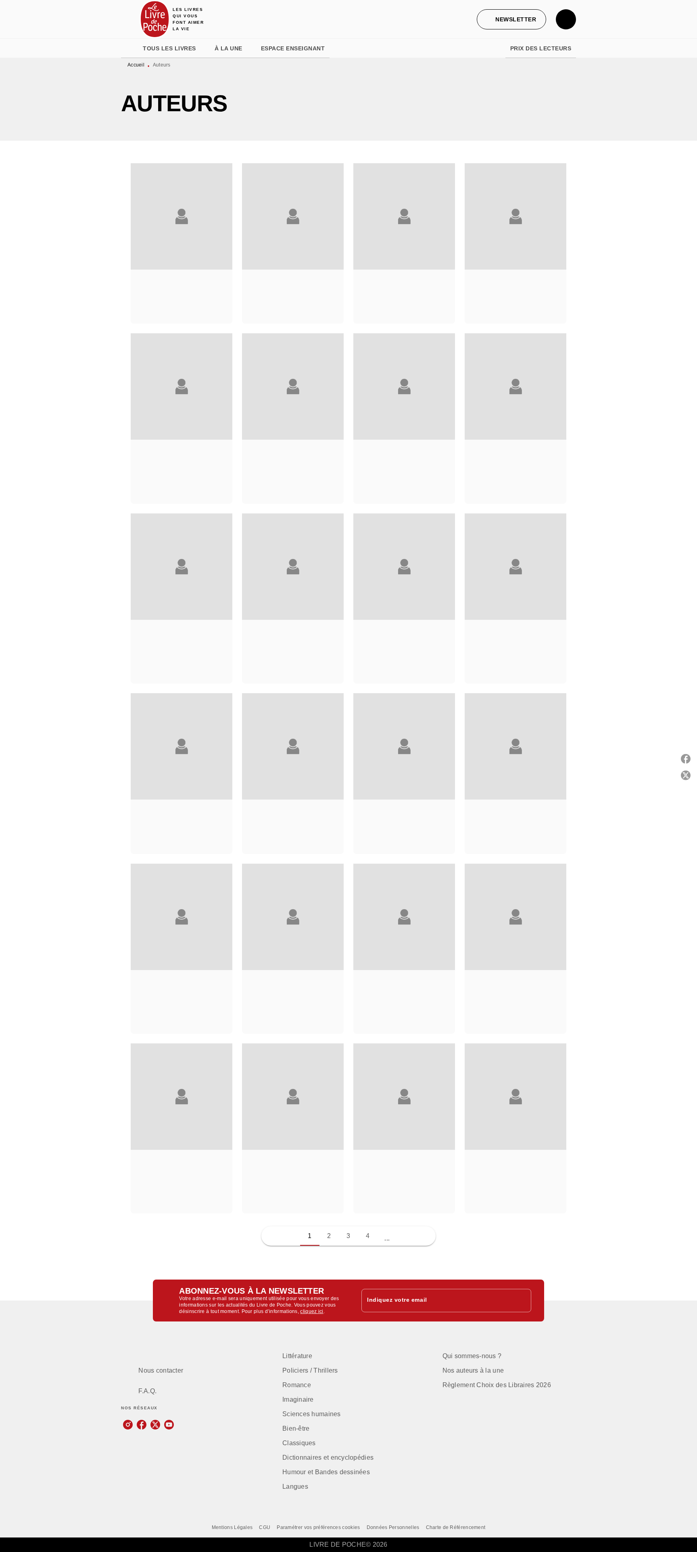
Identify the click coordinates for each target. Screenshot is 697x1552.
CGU (264, 1527)
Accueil (135, 65)
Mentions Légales (232, 1527)
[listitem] (128, 1424)
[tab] (129, 48)
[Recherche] (566, 19)
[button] (511, 19)
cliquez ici (311, 1311)
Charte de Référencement (456, 1527)
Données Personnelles (393, 1527)
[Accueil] (155, 19)
